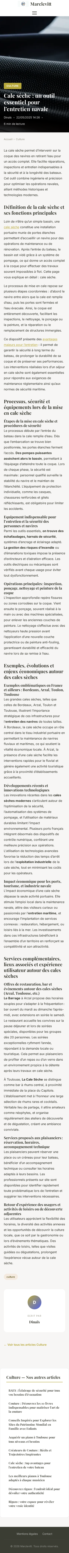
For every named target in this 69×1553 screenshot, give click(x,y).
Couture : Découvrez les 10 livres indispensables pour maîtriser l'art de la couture (34, 1407)
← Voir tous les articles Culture (25, 1344)
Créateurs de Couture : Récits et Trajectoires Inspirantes (30, 1452)
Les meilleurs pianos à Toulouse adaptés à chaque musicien (30, 1478)
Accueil (8, 139)
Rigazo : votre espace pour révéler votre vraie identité (31, 1504)
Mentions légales (27, 1533)
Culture (13, 85)
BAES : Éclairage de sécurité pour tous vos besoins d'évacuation (34, 1392)
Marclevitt (40, 4)
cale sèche (11, 227)
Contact (47, 1533)
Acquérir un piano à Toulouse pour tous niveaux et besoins (32, 1439)
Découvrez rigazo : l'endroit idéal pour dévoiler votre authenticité (34, 1491)
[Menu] (34, 13)
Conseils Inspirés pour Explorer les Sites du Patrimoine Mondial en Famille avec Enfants (32, 1424)
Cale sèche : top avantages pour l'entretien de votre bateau (30, 1465)
